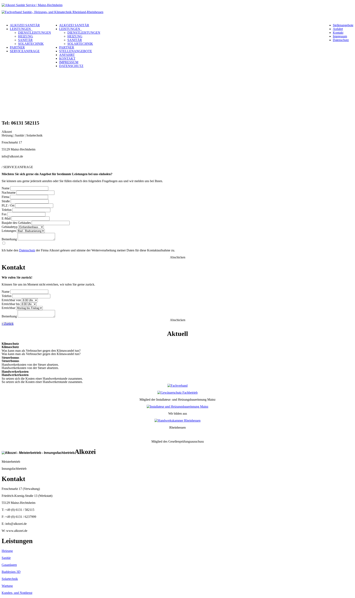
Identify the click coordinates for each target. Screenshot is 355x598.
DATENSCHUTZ (71, 66)
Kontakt (338, 32)
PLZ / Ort (8, 205)
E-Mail (6, 218)
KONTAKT (67, 58)
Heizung (7, 551)
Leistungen (9, 230)
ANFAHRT (67, 55)
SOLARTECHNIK (31, 43)
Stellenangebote (343, 25)
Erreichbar (8, 308)
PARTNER (17, 47)
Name (5, 188)
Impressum (340, 36)
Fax (4, 214)
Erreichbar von (11, 300)
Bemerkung (9, 239)
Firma (5, 197)
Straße (6, 201)
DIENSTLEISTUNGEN (34, 32)
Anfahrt (338, 29)
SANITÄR (25, 40)
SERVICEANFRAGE (25, 51)
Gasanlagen (9, 565)
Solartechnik (10, 579)
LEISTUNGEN (21, 29)
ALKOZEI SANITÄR (25, 25)
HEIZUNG (25, 36)
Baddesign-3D (11, 572)
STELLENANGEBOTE (75, 51)
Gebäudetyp (9, 227)
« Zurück (8, 323)
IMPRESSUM (68, 62)
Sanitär (6, 558)
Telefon (7, 210)
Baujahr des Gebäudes (16, 222)
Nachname (9, 192)
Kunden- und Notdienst (17, 593)
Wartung (7, 586)
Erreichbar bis (11, 304)
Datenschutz (341, 40)
